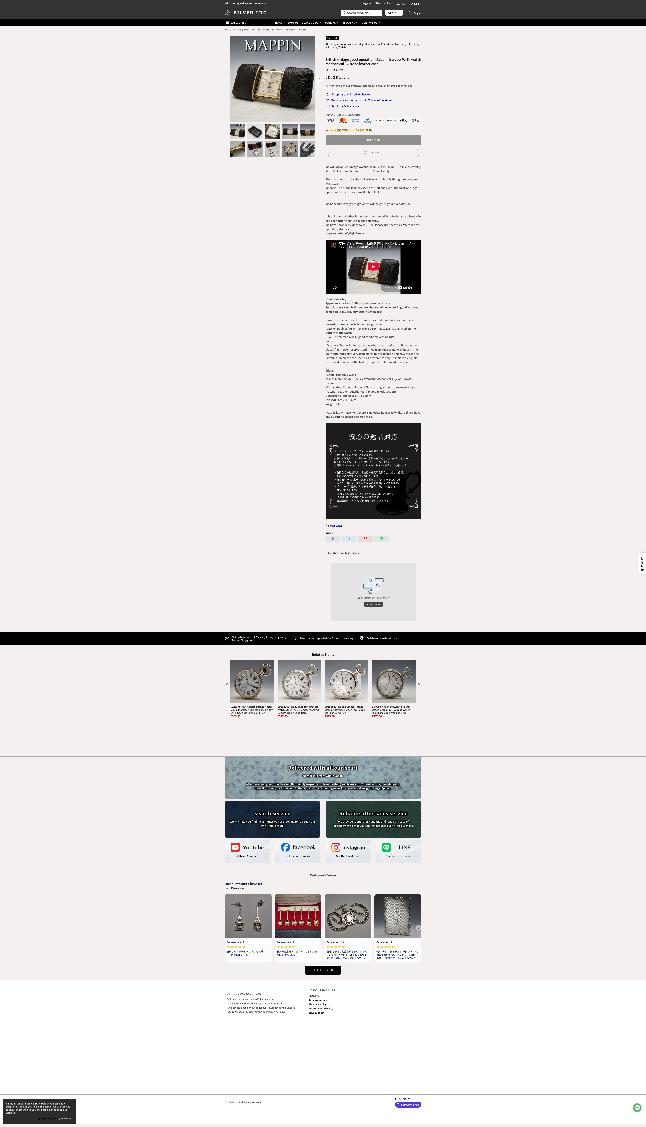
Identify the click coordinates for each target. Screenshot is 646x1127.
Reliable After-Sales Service (343, 106)
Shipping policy (317, 1004)
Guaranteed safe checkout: (343, 114)
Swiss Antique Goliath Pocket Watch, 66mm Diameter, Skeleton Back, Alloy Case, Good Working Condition (251, 709)
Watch (342, 47)
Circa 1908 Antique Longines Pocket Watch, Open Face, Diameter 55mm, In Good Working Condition (299, 709)
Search (394, 13)
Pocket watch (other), (393, 44)
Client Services (383, 3)
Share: (330, 533)
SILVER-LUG (246, 12)
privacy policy (317, 1012)
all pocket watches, (347, 44)
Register (367, 3)
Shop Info (314, 995)
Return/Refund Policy (321, 1008)
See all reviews (323, 970)
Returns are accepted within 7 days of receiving (361, 100)
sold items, (412, 44)
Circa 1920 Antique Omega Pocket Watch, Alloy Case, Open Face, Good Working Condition (345, 709)
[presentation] (227, 684)
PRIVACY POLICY (47, 1118)
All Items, (331, 44)
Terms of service (318, 1000)
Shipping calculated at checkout (351, 94)
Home (227, 29)
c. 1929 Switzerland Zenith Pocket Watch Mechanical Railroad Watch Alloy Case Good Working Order (391, 709)
